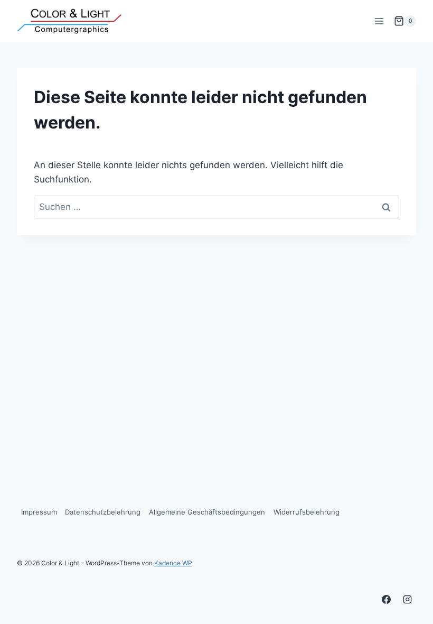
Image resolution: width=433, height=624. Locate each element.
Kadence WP (173, 563)
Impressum (39, 512)
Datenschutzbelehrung (102, 512)
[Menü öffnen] (379, 21)
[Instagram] (407, 599)
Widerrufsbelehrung (307, 512)
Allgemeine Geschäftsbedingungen (207, 512)
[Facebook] (387, 599)
